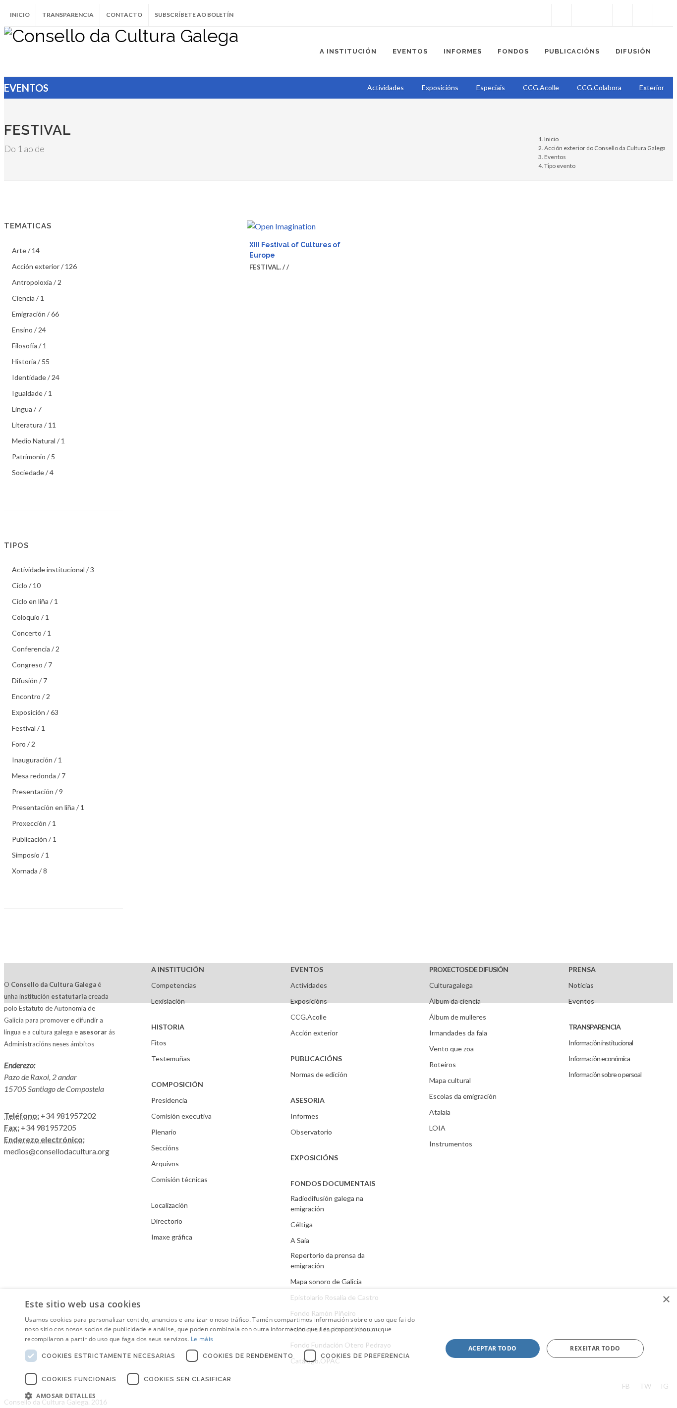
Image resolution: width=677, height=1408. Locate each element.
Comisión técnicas (179, 1179)
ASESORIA (307, 1100)
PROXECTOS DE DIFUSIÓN (468, 969)
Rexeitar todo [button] (595, 1348)
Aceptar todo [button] (492, 1348)
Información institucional (600, 1042)
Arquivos (165, 1163)
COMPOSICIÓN (177, 1084)
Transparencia (68, 14)
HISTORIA (167, 1027)
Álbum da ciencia (455, 1001)
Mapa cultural (450, 1080)
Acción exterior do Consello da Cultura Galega (605, 148)
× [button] (666, 1299)
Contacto (124, 14)
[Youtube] (622, 15)
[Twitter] (582, 15)
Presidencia (169, 1100)
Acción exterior (314, 1033)
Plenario (163, 1132)
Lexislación (168, 1001)
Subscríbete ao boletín (194, 14)
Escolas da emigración (463, 1096)
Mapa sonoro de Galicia (326, 1281)
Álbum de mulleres (457, 1017)
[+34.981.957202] (643, 15)
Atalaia (440, 1112)
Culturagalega (451, 985)
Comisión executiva (181, 1116)
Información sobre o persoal (604, 1074)
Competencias (173, 985)
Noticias (581, 985)
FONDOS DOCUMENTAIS (332, 1183)
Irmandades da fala (458, 1033)
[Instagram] (541, 15)
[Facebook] (561, 15)
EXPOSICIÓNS (314, 1157)
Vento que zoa (451, 1048)
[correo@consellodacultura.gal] (663, 15)
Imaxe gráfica (171, 1237)
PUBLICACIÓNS (316, 1058)
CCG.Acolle (308, 1017)
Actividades (308, 985)
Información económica (599, 1058)
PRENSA (582, 969)
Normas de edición (318, 1074)
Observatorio (311, 1132)
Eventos (555, 157)
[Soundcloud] (602, 15)
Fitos (159, 1042)
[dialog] (338, 1348)
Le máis (202, 1339)
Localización (169, 1205)
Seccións (165, 1147)
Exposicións (308, 1001)
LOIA (437, 1128)
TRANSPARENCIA (594, 1027)
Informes (304, 1116)
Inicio (20, 14)
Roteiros (442, 1064)
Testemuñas (170, 1058)
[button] (227, 1396)
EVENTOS (306, 969)
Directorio (166, 1221)
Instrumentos (450, 1143)
